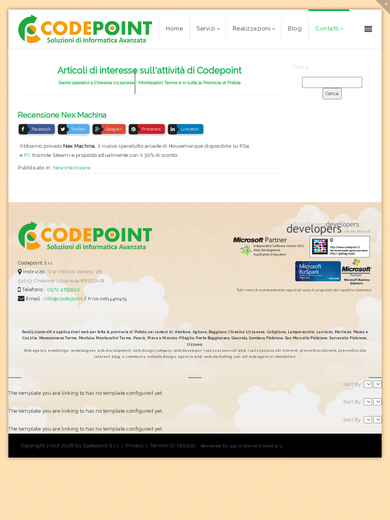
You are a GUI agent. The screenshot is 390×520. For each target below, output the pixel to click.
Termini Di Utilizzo (172, 445)
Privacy (135, 445)
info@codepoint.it (66, 298)
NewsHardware (72, 168)
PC (27, 155)
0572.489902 (62, 289)
